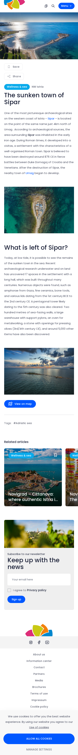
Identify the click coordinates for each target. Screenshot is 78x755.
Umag (30, 173)
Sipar (51, 118)
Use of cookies (39, 727)
